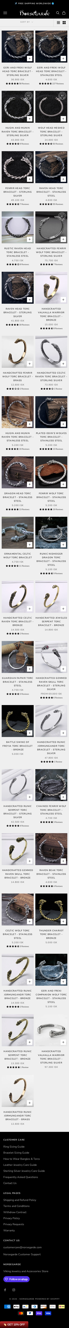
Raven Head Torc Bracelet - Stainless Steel (51, 192)
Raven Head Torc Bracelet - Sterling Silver (18, 312)
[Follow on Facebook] (5, 1290)
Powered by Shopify (47, 1299)
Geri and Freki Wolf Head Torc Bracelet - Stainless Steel (51, 71)
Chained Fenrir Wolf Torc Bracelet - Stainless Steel (51, 810)
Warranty (9, 1230)
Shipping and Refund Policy (19, 1200)
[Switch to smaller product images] (64, 22)
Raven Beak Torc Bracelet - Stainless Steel (51, 874)
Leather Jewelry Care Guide (20, 1165)
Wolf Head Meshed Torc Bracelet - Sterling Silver (51, 131)
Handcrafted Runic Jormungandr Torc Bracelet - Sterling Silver (51, 748)
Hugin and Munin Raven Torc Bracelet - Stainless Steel (18, 437)
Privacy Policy (11, 1218)
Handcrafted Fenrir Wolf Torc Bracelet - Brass (17, 376)
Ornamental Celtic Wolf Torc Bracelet (17, 555)
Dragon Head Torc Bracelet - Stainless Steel (17, 497)
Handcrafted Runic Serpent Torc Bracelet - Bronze (18, 1055)
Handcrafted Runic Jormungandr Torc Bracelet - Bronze (18, 994)
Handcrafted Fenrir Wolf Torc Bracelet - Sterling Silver (51, 252)
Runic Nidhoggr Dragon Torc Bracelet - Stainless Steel (51, 559)
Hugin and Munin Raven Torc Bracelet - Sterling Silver (18, 131)
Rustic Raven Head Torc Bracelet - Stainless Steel (17, 252)
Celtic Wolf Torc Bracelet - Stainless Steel (17, 934)
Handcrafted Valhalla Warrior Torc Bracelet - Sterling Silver (51, 1057)
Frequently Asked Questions (20, 1177)
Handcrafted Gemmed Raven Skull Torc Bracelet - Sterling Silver (51, 684)
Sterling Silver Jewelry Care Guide (24, 1171)
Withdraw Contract (14, 1212)
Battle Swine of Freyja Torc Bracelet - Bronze (18, 746)
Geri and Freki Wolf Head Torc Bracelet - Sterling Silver (17, 71)
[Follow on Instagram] (13, 1290)
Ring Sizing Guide (14, 1147)
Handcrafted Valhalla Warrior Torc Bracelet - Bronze (51, 314)
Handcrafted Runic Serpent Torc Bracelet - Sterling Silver (18, 812)
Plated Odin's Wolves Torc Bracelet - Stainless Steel (51, 437)
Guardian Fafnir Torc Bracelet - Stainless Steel (17, 682)
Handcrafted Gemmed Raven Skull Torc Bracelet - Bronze (17, 874)
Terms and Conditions (16, 1206)
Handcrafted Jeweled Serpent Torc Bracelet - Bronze (51, 621)
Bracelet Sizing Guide (16, 1153)
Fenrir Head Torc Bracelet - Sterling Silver (18, 192)
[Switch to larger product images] (58, 22)
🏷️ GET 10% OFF (14, 1324)
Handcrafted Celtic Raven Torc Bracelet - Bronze (18, 621)
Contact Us (10, 1183)
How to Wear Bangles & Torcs (21, 1159)
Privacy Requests (13, 1224)
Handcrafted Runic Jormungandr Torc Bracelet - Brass (18, 1116)
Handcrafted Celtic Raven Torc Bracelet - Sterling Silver (51, 376)
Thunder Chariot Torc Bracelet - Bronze (51, 934)
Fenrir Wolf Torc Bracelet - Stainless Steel (51, 497)
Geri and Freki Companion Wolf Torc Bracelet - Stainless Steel (51, 996)
